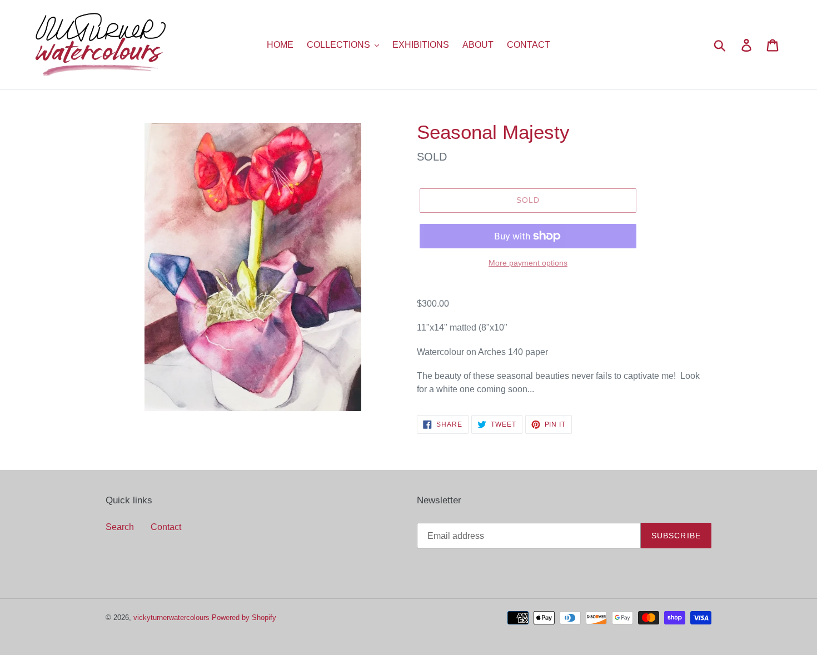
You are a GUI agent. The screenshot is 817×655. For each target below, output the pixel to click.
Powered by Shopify (244, 617)
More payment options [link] (528, 262)
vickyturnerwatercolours (171, 617)
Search (120, 527)
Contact (166, 527)
